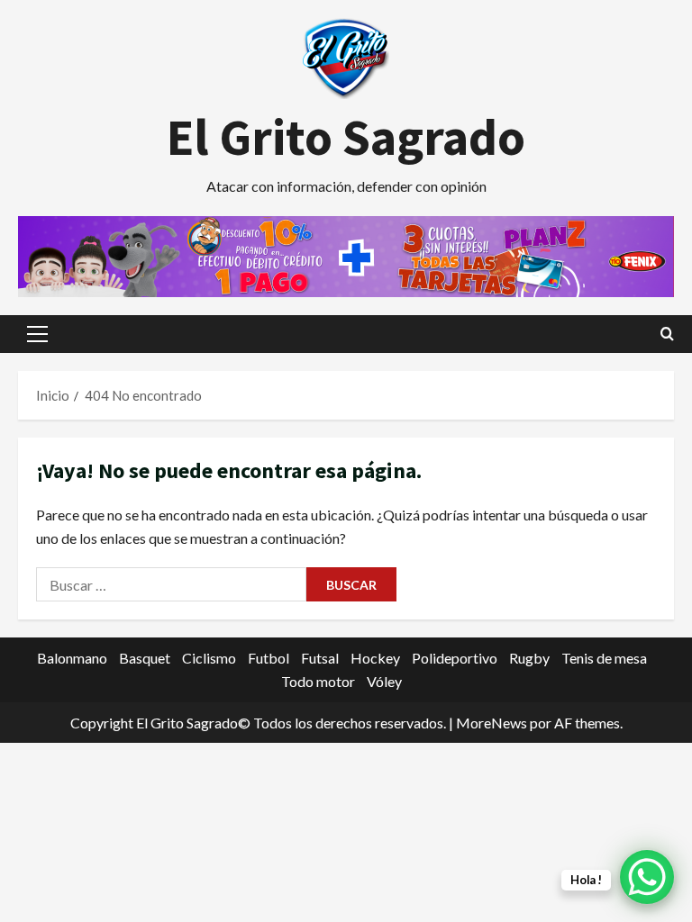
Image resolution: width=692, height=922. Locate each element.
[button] (37, 334)
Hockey (375, 657)
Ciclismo (209, 657)
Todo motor (318, 681)
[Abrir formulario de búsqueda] (667, 333)
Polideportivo (454, 657)
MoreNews (491, 722)
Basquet (144, 657)
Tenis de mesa (604, 657)
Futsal (320, 657)
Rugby (529, 657)
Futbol (268, 657)
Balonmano (72, 657)
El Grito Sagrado (346, 136)
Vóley (384, 681)
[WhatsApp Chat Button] (647, 877)
